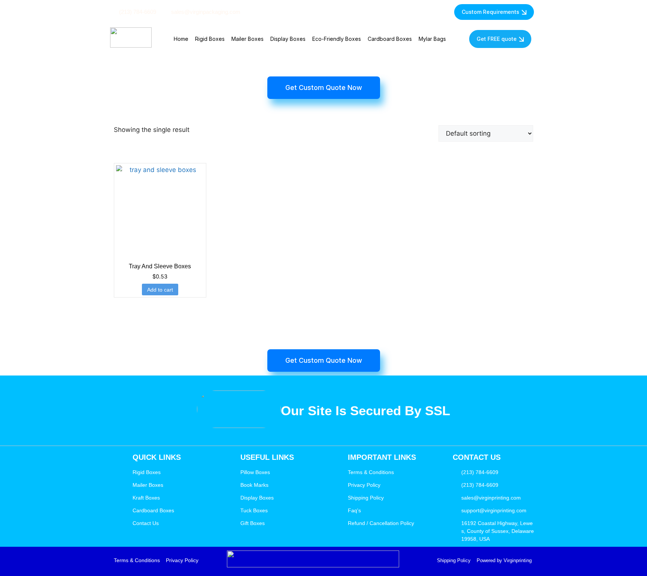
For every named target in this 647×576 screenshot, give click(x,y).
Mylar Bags (432, 39)
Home (181, 39)
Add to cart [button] (160, 290)
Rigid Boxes (210, 39)
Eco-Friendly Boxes (336, 39)
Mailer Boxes (247, 39)
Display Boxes (288, 39)
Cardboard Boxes (390, 39)
